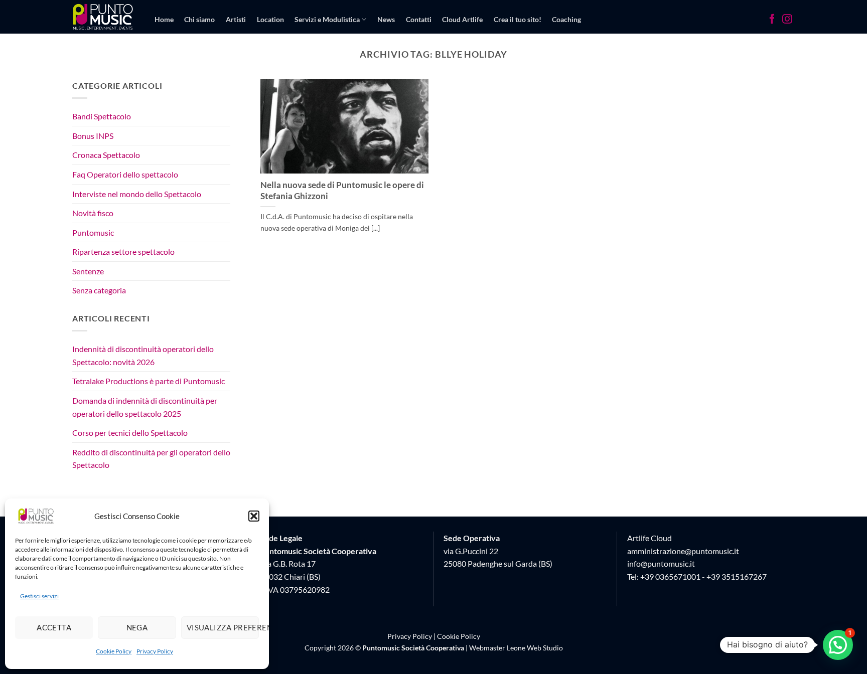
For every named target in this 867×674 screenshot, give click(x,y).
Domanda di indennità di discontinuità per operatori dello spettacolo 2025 (144, 407)
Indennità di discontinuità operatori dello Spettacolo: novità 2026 (143, 355)
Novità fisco (92, 213)
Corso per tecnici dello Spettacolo (130, 432)
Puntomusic (93, 232)
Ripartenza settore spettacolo (123, 252)
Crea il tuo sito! (517, 19)
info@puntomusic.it (661, 563)
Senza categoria (99, 290)
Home (164, 19)
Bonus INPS (92, 135)
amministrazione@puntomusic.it (683, 551)
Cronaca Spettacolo (106, 155)
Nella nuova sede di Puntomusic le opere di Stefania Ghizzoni (342, 190)
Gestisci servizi (39, 596)
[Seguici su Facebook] (772, 20)
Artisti (236, 19)
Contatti (418, 19)
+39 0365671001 (670, 576)
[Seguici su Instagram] (787, 20)
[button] (254, 516)
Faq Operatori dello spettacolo (125, 174)
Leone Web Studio (535, 647)
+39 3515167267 (736, 576)
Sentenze (88, 271)
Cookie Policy (113, 651)
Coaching (566, 19)
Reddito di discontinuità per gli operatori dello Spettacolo (151, 458)
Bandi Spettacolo (101, 116)
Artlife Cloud (649, 538)
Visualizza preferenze (223, 627)
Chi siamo (199, 19)
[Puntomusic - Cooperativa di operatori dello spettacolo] (103, 16)
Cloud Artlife (462, 19)
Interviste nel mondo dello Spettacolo (136, 194)
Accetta (54, 627)
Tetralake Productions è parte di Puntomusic (148, 381)
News (386, 19)
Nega (137, 627)
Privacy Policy (154, 651)
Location (270, 19)
